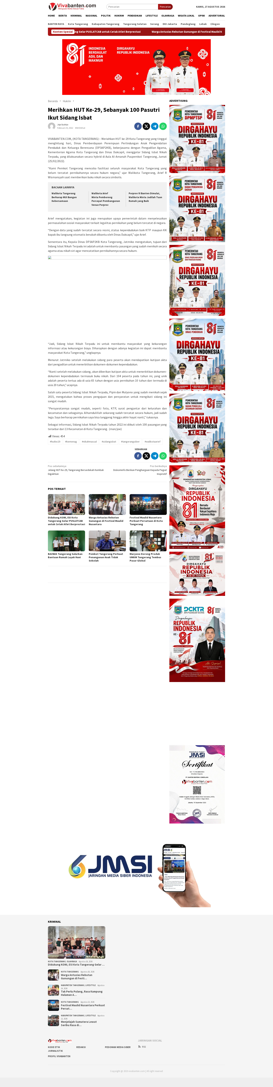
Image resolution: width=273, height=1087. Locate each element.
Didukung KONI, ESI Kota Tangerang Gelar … (76, 964)
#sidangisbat (109, 441)
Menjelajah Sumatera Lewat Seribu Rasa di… (79, 1023)
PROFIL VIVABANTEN (59, 1056)
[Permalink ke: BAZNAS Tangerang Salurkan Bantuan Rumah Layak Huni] (66, 541)
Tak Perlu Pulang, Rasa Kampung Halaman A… (82, 993)
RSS (144, 1046)
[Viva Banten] (77, 6)
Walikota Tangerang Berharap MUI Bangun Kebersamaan (64, 197)
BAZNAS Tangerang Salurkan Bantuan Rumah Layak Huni (65, 555)
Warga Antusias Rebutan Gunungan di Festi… (76, 976)
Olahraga (72, 961)
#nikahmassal (89, 441)
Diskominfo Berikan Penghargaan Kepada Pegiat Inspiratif (140, 470)
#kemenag (71, 441)
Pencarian (165, 6)
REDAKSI (81, 1047)
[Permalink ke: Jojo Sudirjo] (51, 126)
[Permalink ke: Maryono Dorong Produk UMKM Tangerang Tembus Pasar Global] (148, 541)
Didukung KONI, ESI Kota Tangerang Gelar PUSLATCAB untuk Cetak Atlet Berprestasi (66, 521)
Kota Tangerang (57, 961)
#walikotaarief (152, 441)
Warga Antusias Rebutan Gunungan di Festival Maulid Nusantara (155, 31)
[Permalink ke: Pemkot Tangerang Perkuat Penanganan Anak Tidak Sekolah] (107, 541)
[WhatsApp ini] (163, 126)
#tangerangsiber (130, 441)
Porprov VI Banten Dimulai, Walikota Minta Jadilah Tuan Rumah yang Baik (145, 197)
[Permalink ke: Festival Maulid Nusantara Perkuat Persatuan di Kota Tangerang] (148, 504)
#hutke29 (55, 441)
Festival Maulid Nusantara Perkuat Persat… (83, 1007)
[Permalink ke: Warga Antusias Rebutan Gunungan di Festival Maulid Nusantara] (107, 504)
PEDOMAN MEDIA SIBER (118, 1047)
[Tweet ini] (146, 126)
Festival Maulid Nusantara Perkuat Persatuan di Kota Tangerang (146, 521)
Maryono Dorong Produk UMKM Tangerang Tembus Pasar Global (145, 557)
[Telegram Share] (154, 126)
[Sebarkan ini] (138, 126)
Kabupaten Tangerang (72, 985)
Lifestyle (90, 985)
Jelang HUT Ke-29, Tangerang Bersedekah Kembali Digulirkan (76, 470)
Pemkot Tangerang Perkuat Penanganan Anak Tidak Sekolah (106, 557)
